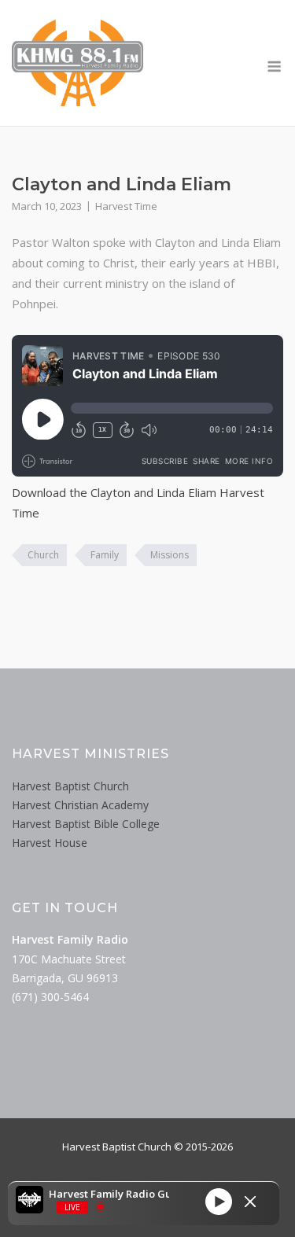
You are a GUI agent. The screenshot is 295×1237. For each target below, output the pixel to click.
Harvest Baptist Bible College (86, 823)
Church (43, 554)
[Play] (218, 1201)
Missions (169, 554)
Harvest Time (126, 206)
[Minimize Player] (250, 1201)
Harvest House (49, 842)
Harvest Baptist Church (70, 786)
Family (104, 554)
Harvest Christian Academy (80, 804)
